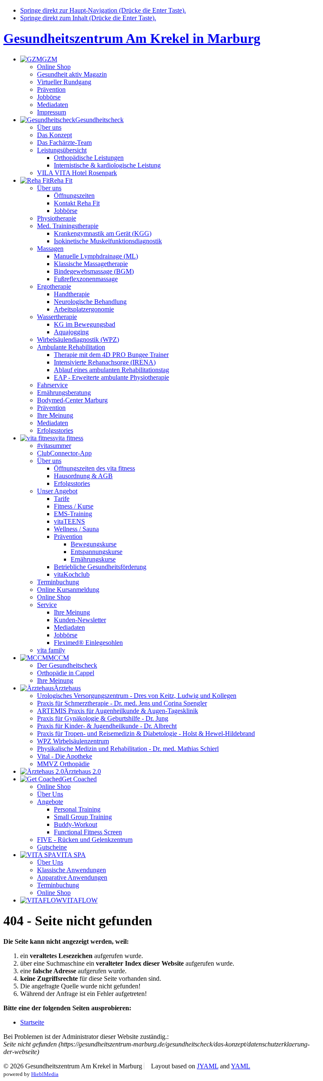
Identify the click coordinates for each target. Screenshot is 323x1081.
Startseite (32, 1022)
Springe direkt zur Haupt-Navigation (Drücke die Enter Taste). (103, 10)
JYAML (207, 1066)
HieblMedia (44, 1074)
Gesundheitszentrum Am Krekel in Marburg (131, 38)
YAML (240, 1066)
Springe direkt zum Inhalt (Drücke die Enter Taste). (88, 17)
